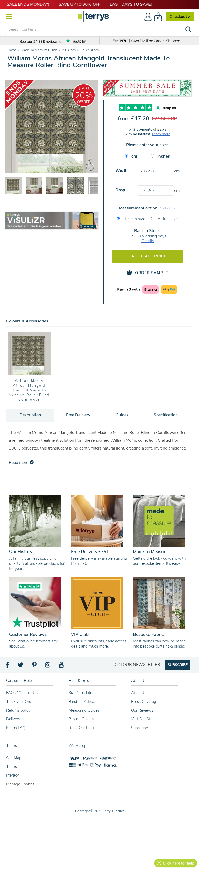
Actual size (167, 219)
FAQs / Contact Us (22, 692)
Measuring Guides (84, 710)
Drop (120, 190)
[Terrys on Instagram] (48, 666)
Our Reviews (142, 710)
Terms (11, 766)
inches (163, 156)
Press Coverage (144, 701)
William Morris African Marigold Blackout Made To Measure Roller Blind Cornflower (29, 390)
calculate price (148, 256)
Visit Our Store (143, 719)
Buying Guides (81, 719)
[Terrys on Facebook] (7, 666)
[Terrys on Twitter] (20, 666)
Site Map (14, 757)
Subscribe (139, 727)
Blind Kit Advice (82, 701)
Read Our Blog (81, 727)
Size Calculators (82, 692)
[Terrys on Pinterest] (34, 666)
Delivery (13, 719)
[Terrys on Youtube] (61, 666)
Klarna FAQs (16, 727)
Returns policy (18, 710)
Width (121, 170)
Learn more (161, 134)
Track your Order (20, 701)
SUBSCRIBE (178, 664)
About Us (139, 692)
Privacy (12, 775)
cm (134, 156)
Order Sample (151, 272)
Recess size (134, 219)
